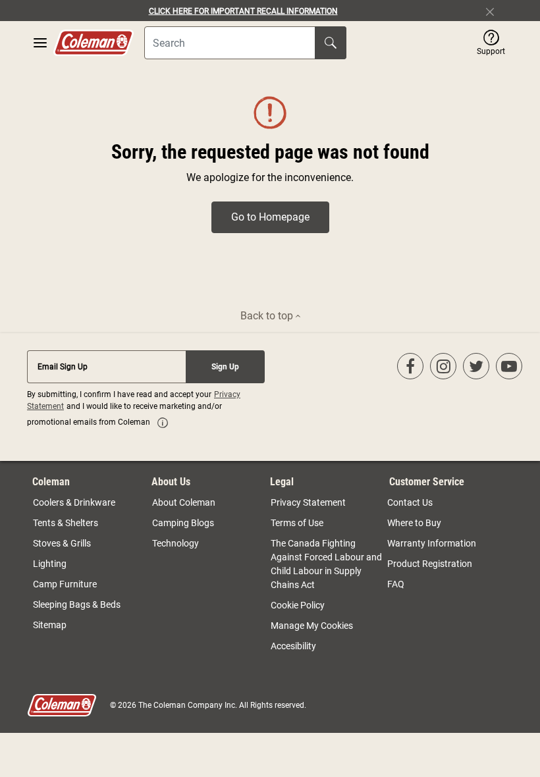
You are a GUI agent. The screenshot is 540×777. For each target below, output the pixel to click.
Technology (175, 543)
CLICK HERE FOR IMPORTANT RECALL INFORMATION (243, 11)
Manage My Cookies (312, 625)
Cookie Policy (298, 605)
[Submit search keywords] (330, 42)
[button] (491, 43)
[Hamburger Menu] (40, 43)
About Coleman (183, 502)
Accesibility (293, 646)
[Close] (495, 10)
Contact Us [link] (410, 502)
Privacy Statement (308, 502)
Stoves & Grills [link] (62, 543)
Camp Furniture (65, 584)
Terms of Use (297, 523)
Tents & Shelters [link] (65, 523)
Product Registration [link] (429, 563)
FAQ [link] (395, 584)
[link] (162, 422)
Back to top (268, 315)
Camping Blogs (183, 523)
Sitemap (50, 625)
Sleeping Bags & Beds (77, 604)
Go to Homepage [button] (270, 217)
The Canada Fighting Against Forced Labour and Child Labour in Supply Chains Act (326, 564)
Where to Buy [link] (414, 523)
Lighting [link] (50, 563)
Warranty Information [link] (431, 543)
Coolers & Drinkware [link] (74, 502)
